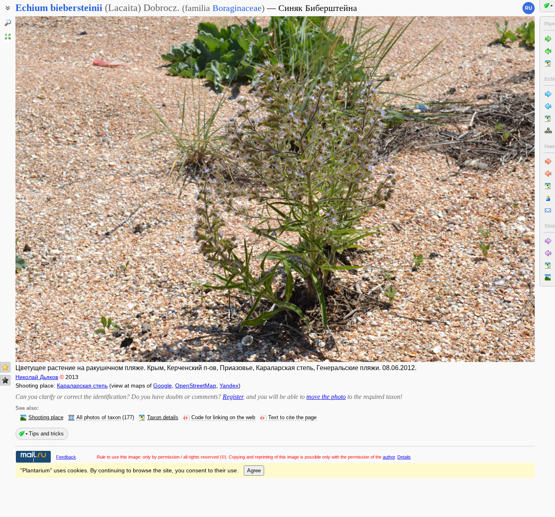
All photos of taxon (98, 417)
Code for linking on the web (223, 417)
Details (404, 457)
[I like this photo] (5, 367)
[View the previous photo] (69, 189)
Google (162, 385)
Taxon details (162, 417)
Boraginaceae (237, 8)
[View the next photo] (481, 189)
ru (528, 8)
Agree (254, 470)
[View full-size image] (7, 36)
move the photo (326, 396)
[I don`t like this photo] (5, 380)
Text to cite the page (292, 417)
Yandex (228, 385)
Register (233, 396)
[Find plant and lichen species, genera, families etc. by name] (8, 23)
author (389, 457)
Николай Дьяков (36, 377)
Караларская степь (82, 385)
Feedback (66, 457)
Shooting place (45, 417)
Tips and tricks (46, 434)
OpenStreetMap (195, 385)
